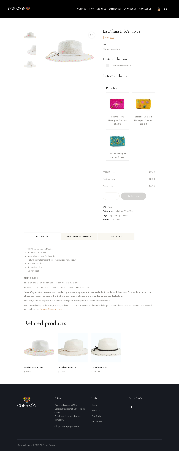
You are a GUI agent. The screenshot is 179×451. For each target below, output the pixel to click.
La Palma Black (99, 367)
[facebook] (131, 407)
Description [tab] (42, 237)
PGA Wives (129, 211)
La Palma (119, 211)
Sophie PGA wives (33, 367)
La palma (113, 215)
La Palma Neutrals (67, 367)
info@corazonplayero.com (67, 426)
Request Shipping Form (51, 309)
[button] (92, 35)
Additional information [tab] (79, 237)
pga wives (123, 215)
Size (104, 45)
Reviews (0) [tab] (116, 237)
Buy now (135, 196)
